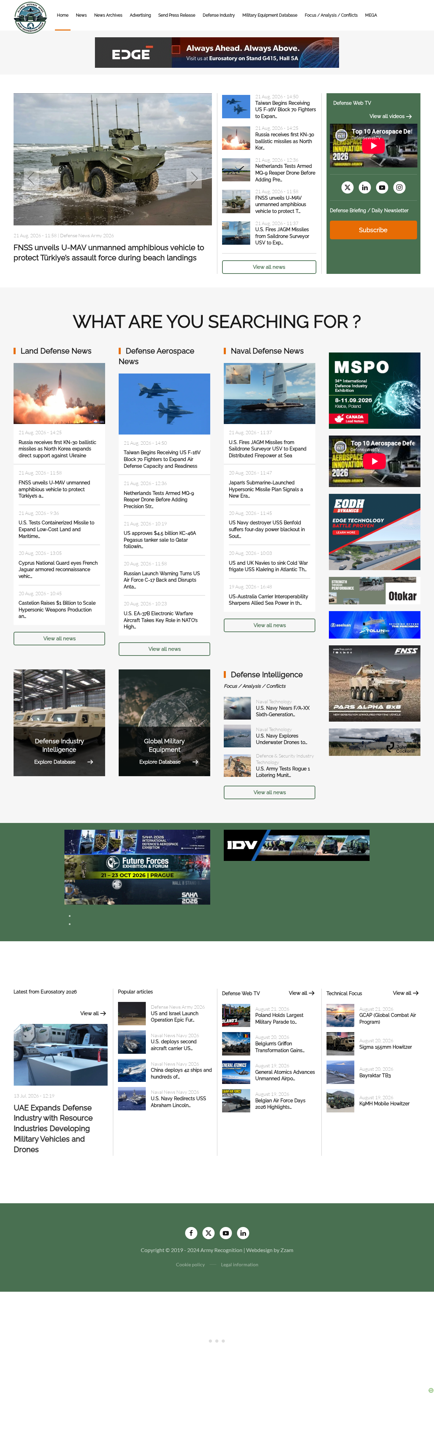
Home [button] (62, 15)
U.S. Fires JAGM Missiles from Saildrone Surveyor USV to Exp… (282, 236)
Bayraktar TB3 (375, 1075)
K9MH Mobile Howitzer (384, 1103)
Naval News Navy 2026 (175, 1035)
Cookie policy (190, 1264)
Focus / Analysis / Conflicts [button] (331, 15)
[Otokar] (374, 590)
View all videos (387, 116)
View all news (269, 267)
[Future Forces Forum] (137, 866)
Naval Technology (274, 701)
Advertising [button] (140, 15)
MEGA (371, 15)
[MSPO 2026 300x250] (374, 390)
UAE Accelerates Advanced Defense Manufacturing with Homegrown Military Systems (49, 1129)
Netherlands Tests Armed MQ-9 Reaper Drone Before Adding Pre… (285, 172)
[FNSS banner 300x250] (374, 683)
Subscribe (373, 230)
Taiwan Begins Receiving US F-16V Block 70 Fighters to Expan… (285, 109)
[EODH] (374, 531)
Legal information (239, 1264)
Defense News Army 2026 (178, 1007)
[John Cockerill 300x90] (374, 741)
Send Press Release (176, 15)
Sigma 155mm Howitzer (385, 1047)
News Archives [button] (108, 15)
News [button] (81, 15)
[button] (31, 178)
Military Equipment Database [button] (269, 15)
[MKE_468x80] (137, 891)
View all (89, 1013)
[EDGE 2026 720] (217, 51)
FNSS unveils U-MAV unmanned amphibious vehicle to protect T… (280, 204)
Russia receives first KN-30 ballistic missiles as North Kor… (284, 141)
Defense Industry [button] (219, 15)
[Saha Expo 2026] (137, 841)
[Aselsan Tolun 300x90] (374, 624)
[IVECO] (297, 844)
